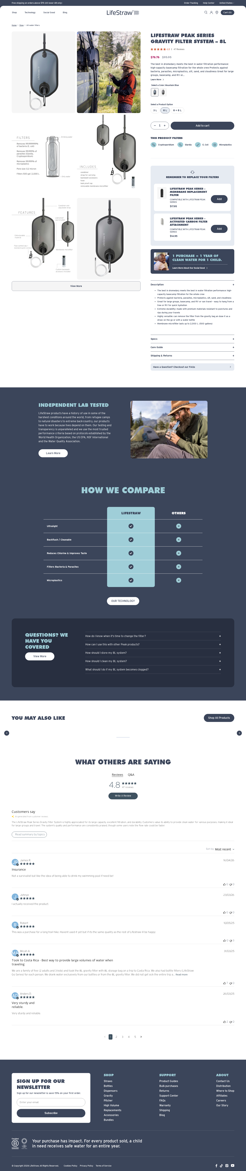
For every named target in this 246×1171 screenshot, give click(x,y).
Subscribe (51, 1113)
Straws (108, 1081)
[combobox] (220, 849)
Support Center (168, 1095)
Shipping (164, 1110)
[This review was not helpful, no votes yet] (230, 884)
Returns (164, 1090)
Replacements (112, 1110)
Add (219, 199)
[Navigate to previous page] (105, 1037)
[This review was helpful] (224, 983)
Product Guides (168, 1081)
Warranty (165, 1105)
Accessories (111, 1115)
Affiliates (221, 1095)
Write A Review (123, 796)
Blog (162, 1115)
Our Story (222, 1105)
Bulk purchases (168, 1086)
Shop (21, 25)
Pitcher (108, 1100)
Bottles (108, 1086)
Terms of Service (103, 1165)
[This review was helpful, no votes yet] (224, 884)
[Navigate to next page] (141, 1037)
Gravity (108, 1095)
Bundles (109, 1120)
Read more (182, 974)
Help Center (208, 3)
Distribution (223, 1086)
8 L (165, 110)
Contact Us (223, 1081)
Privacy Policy (86, 1165)
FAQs (162, 1100)
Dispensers (110, 1090)
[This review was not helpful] (231, 940)
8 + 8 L (177, 110)
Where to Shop (225, 1090)
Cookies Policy (70, 1165)
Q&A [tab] (131, 775)
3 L (155, 110)
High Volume (111, 1105)
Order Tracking (191, 3)
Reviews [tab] (117, 775)
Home (14, 25)
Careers (221, 1100)
